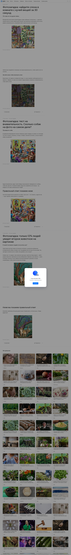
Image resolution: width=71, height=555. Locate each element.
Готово (35, 283)
